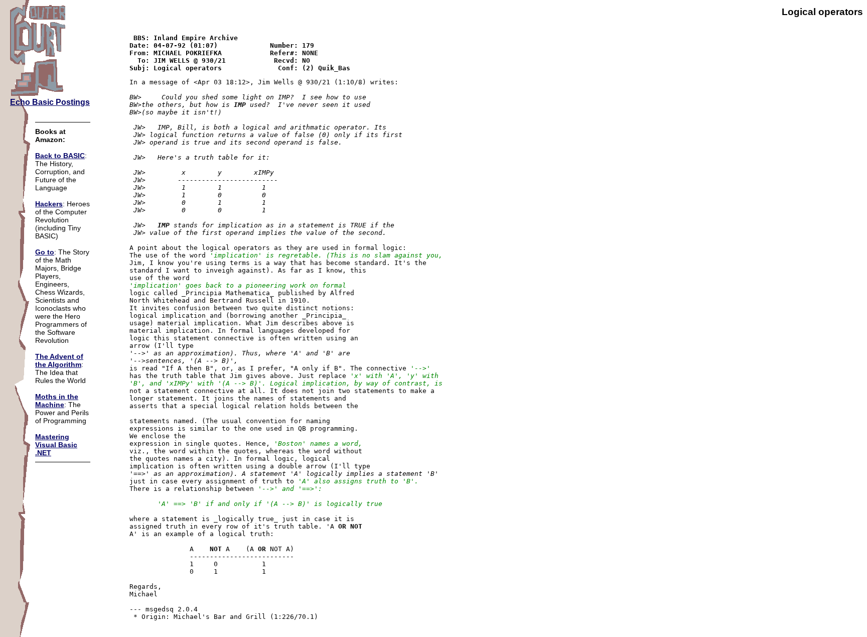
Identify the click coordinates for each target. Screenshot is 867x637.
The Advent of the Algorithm (59, 360)
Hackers (49, 204)
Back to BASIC (60, 156)
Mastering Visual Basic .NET (56, 445)
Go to (44, 252)
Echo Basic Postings (50, 102)
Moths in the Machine (56, 401)
